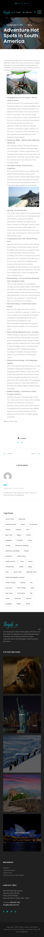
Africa (23, 524)
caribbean (9, 540)
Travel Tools (7, 873)
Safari (32, 588)
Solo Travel (9, 593)
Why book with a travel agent (13, 875)
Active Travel (10, 519)
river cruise (9, 588)
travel (7, 598)
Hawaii (21, 567)
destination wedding (21, 545)
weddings (9, 604)
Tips (31, 593)
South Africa (21, 593)
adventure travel (11, 524)
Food (21, 561)
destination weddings (12, 551)
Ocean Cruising (10, 582)
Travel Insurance (9, 870)
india (7, 572)
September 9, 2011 (14, 25)
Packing (22, 582)
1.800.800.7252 (15, 902)
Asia (27, 529)
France (30, 561)
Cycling (8, 545)
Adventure (22, 519)
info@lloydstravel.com (11, 905)
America (22, 715)
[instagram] (28, 3)
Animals (8, 529)
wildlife (19, 604)
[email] (16, 3)
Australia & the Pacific (22, 833)
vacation (29, 598)
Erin (5, 485)
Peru (31, 582)
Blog (30, 25)
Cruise (30, 540)
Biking (19, 535)
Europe (26, 551)
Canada (28, 535)
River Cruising (21, 588)
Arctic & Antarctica (22, 754)
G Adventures (10, 567)
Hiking (30, 567)
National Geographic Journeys (15, 577)
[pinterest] (21, 3)
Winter (28, 604)
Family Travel (21, 556)
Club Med (20, 540)
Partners (6, 868)
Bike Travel (9, 535)
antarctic (18, 529)
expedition (9, 556)
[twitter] (24, 3)
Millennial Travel (32, 572)
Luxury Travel (18, 572)
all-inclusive (33, 524)
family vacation (10, 561)
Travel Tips (17, 598)
